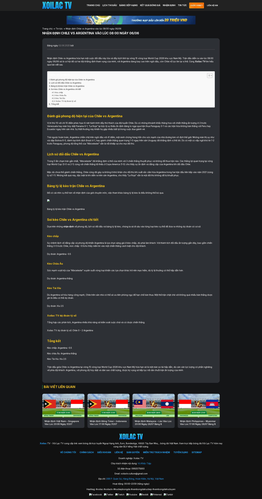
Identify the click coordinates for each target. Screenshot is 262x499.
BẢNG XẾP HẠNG (128, 5)
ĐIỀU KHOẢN (104, 452)
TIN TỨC (182, 5)
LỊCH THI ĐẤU (109, 5)
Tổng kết (55, 104)
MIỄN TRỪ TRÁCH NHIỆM (156, 452)
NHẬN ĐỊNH (169, 5)
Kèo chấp (59, 92)
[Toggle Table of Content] (208, 75)
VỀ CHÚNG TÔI (68, 452)
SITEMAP (197, 452)
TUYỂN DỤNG (180, 452)
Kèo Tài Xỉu (60, 98)
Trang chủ (47, 28)
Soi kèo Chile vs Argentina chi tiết (66, 89)
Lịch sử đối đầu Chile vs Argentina (66, 83)
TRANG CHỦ (93, 5)
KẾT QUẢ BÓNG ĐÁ (150, 5)
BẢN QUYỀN (133, 452)
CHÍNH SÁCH (87, 452)
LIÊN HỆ (119, 452)
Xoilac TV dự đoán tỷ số (65, 101)
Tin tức (59, 28)
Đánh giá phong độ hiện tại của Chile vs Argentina (72, 80)
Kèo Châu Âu (60, 95)
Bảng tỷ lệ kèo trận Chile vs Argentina (67, 86)
